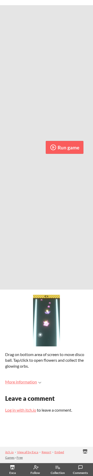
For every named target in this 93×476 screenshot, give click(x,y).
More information (21, 381)
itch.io (9, 452)
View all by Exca (27, 452)
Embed (59, 452)
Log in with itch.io (20, 409)
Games (9, 457)
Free (20, 457)
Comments (80, 473)
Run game (68, 147)
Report (46, 452)
